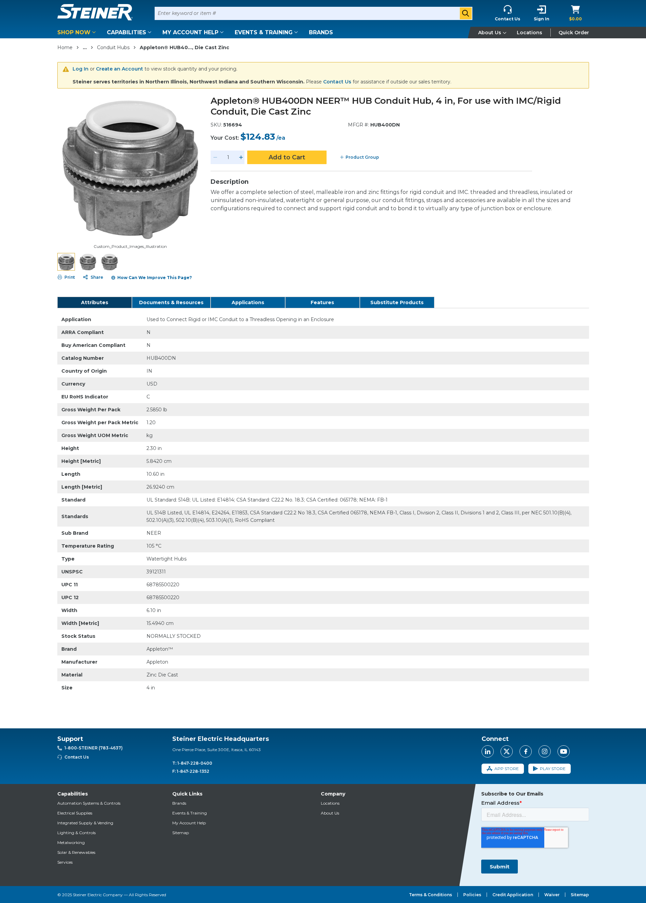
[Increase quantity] (241, 157)
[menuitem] (77, 32)
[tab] (94, 302)
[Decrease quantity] (215, 157)
